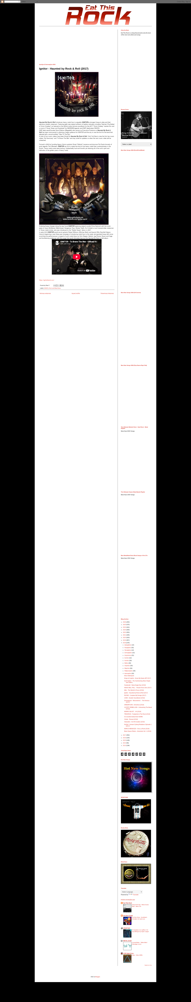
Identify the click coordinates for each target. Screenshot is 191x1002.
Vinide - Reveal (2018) (131, 719)
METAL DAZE (127, 941)
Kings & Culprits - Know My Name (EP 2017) (137, 678)
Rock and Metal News (55, 288)
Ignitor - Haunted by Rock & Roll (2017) (136, 693)
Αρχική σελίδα (76, 293)
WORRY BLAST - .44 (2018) (132, 711)
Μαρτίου (127, 668)
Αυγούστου (128, 655)
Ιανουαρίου (128, 673)
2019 (124, 640)
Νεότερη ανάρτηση (45, 293)
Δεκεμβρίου (128, 645)
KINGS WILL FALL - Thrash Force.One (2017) (137, 687)
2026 (124, 622)
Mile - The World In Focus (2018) (134, 690)
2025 (124, 624)
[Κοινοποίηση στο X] (59, 285)
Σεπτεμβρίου (128, 652)
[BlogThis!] (56, 285)
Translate (135, 894)
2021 (124, 635)
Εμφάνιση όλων (148, 965)
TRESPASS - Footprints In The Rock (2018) (137, 714)
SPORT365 (126, 928)
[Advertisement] (76, 45)
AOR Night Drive (128, 953)
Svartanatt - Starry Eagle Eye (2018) (135, 685)
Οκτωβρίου (127, 650)
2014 (124, 743)
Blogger (97, 977)
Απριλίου (127, 665)
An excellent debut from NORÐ (133, 717)
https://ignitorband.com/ (46, 280)
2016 (124, 738)
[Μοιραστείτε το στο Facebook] (61, 285)
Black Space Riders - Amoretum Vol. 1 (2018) (137, 731)
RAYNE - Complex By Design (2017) (135, 695)
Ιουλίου (126, 658)
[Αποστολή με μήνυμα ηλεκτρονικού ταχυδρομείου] (54, 285)
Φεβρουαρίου (128, 671)
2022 (124, 632)
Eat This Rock (127, 903)
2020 (124, 637)
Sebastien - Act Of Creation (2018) (134, 722)
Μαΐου (126, 663)
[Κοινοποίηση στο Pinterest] (63, 285)
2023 (124, 630)
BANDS (46, 288)
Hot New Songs (128, 915)
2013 (124, 745)
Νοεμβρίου (127, 647)
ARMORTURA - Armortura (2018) (134, 705)
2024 (124, 627)
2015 (124, 740)
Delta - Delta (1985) (137, 955)
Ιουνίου (126, 660)
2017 (124, 735)
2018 (124, 643)
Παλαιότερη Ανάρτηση (107, 293)
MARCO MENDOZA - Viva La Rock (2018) (136, 728)
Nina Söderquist (129, 675)
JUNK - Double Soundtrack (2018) (134, 698)
